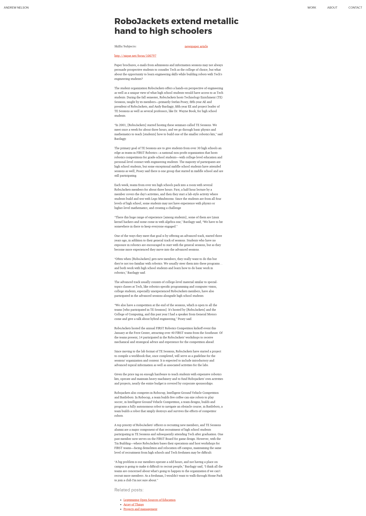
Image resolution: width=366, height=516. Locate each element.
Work (311, 8)
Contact (355, 8)
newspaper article (196, 46)
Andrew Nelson (16, 8)
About (332, 8)
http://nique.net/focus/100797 (135, 55)
